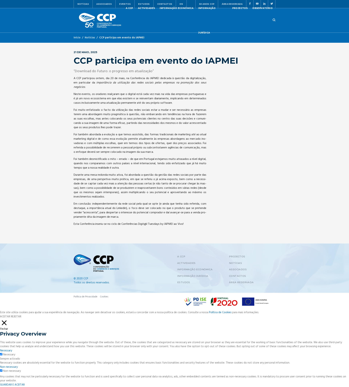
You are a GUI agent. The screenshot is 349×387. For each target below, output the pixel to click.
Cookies (104, 297)
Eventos (125, 4)
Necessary (9, 355)
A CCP (181, 256)
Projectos (237, 256)
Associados (104, 4)
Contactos (237, 275)
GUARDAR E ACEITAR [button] (12, 385)
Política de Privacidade (85, 297)
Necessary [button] (6, 350)
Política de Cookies (220, 312)
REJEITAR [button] (16, 316)
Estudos (183, 282)
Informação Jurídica (192, 275)
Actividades (186, 263)
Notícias (83, 4)
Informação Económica (194, 269)
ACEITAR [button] (5, 317)
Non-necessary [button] (9, 367)
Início (77, 37)
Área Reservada (241, 282)
